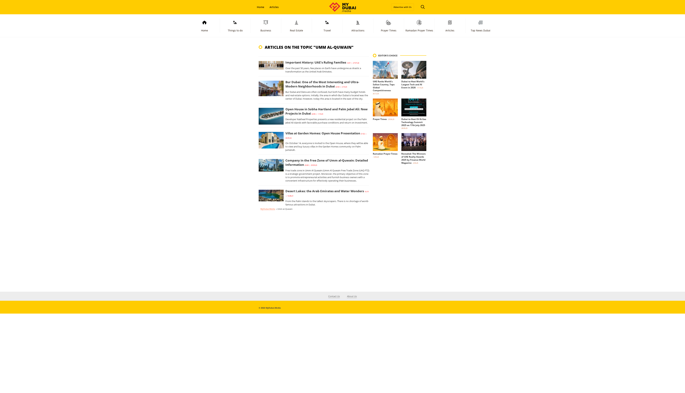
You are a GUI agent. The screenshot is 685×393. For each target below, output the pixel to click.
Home (260, 7)
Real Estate (296, 30)
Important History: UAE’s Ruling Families (315, 62)
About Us (352, 296)
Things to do (235, 30)
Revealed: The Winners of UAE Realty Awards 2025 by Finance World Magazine (413, 158)
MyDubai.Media (267, 209)
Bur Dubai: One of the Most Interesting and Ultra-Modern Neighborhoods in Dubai (322, 84)
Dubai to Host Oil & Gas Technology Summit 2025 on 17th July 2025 (413, 122)
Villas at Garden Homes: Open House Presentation (322, 133)
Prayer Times (388, 30)
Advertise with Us (403, 7)
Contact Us (334, 296)
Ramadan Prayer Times (419, 30)
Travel (327, 30)
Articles (274, 7)
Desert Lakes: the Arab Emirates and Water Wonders (324, 191)
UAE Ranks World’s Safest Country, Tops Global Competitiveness (384, 86)
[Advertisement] (399, 231)
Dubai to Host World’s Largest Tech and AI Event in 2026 (412, 84)
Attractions (357, 30)
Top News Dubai (480, 30)
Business (265, 30)
